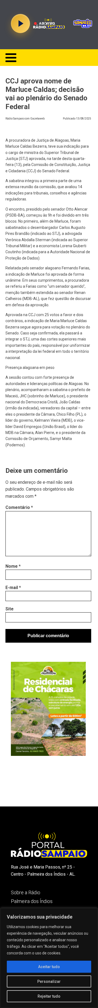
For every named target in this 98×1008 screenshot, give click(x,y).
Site (9, 608)
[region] (49, 958)
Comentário (19, 507)
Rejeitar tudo (49, 996)
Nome (13, 566)
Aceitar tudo (49, 967)
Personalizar (49, 981)
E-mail (13, 587)
